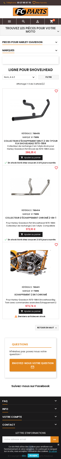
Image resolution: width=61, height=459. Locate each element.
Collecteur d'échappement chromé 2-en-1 (30, 217)
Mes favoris (39, 3)
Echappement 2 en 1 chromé (31, 294)
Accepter (33, 455)
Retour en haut (47, 327)
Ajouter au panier (31, 157)
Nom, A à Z (19, 77)
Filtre (49, 77)
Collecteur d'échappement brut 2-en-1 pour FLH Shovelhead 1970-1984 (31, 142)
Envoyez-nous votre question (32, 363)
